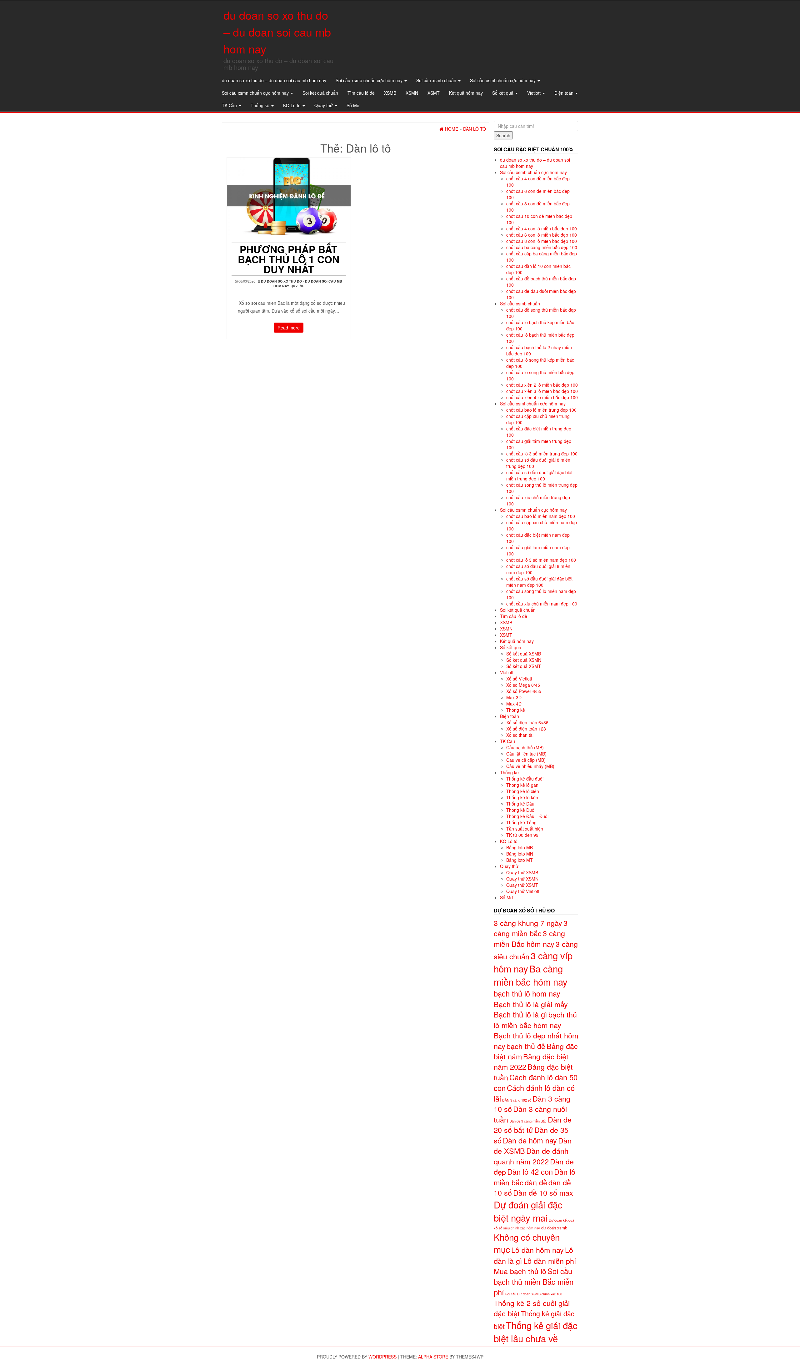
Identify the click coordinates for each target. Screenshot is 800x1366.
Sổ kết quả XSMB (523, 653)
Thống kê (261, 105)
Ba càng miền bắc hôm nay (531, 975)
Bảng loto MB (519, 847)
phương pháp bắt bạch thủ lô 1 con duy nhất (288, 259)
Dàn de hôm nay (530, 1140)
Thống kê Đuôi (520, 810)
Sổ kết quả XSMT (523, 666)
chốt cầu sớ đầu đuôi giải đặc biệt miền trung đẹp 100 (539, 475)
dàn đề (536, 1182)
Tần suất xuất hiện (524, 829)
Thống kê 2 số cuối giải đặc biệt (532, 1308)
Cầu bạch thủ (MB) (525, 747)
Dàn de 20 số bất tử (533, 1124)
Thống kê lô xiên (522, 791)
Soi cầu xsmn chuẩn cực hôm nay (256, 93)
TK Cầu (230, 105)
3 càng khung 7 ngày (528, 922)
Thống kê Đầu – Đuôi (527, 816)
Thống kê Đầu (520, 804)
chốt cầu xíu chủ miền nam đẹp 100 (541, 603)
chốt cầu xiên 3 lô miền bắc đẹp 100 (542, 391)
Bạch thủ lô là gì (520, 1014)
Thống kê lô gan (522, 785)
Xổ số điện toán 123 (526, 729)
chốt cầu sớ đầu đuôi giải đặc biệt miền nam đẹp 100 (539, 581)
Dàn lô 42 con (530, 1171)
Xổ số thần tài (519, 735)
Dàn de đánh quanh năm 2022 (531, 1155)
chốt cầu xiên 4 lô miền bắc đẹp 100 (542, 397)
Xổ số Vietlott (519, 678)
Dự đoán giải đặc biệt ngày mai (528, 1211)
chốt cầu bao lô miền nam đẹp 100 (540, 516)
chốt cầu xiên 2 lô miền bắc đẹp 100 (542, 385)
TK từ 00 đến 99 (522, 835)
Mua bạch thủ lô (520, 1271)
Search (503, 135)
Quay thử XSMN (522, 879)
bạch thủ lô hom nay (527, 993)
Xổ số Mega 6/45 (523, 685)
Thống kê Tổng (521, 822)
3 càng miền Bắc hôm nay (529, 938)
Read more (289, 327)
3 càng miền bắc (531, 927)
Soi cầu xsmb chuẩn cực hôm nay (370, 80)
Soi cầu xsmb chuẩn (437, 80)
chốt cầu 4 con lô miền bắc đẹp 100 (541, 228)
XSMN (412, 93)
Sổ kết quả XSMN (523, 660)
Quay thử (324, 105)
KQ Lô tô (292, 105)
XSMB (390, 93)
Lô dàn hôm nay (537, 1249)
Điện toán (564, 93)
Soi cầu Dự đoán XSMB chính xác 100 (533, 1294)
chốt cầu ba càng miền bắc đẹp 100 (541, 247)
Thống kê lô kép (522, 797)
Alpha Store (433, 1356)
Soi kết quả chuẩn (320, 93)
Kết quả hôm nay (466, 93)
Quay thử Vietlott (522, 891)
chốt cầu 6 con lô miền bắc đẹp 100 (541, 235)
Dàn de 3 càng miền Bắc (528, 1120)
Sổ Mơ (353, 105)
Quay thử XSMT (522, 885)
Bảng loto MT (519, 860)
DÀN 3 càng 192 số (516, 1100)
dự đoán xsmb (554, 1228)
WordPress (382, 1356)
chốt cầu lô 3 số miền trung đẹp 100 (542, 453)
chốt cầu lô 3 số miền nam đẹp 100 (541, 560)
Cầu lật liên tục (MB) (526, 754)
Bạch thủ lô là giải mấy (531, 1004)
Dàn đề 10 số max (543, 1192)
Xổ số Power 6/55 (523, 691)
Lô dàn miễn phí (549, 1260)
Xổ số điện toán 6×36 (527, 722)
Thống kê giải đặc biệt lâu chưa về (536, 1331)
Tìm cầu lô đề (361, 93)
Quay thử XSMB (522, 872)
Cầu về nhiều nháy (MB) (530, 766)
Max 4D (514, 704)
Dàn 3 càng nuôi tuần (530, 1113)
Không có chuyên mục (527, 1243)
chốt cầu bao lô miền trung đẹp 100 (541, 410)
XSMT (434, 93)
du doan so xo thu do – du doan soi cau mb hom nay (277, 32)
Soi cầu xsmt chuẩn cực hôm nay (503, 80)
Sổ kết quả (503, 93)
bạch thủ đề (526, 1046)
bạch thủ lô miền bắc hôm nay (535, 1019)
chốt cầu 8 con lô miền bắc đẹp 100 (541, 241)
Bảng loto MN (519, 854)
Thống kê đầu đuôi (524, 779)
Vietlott (534, 93)
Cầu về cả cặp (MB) (526, 760)
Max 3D (514, 697)
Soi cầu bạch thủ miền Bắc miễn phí (533, 1282)
